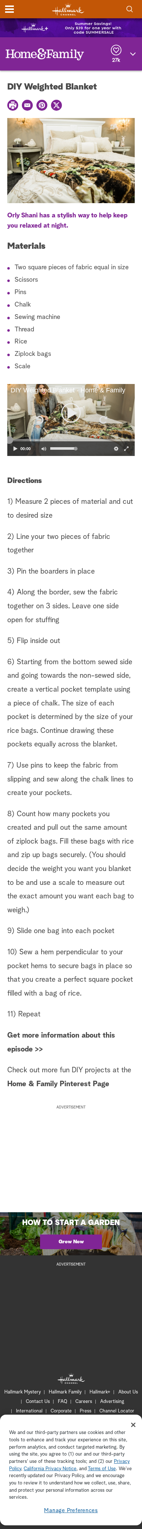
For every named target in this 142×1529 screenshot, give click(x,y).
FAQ (62, 1401)
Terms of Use (102, 1469)
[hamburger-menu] (9, 9)
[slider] (71, 439)
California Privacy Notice (50, 1469)
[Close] (133, 1425)
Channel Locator (116, 1411)
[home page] (68, 9)
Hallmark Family (65, 1392)
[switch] (43, 448)
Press (85, 1411)
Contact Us (38, 1401)
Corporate (61, 1411)
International (29, 1411)
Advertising (112, 1401)
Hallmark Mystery (22, 1392)
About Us (128, 1392)
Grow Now (71, 1241)
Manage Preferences (71, 1510)
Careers (83, 1401)
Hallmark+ (100, 1392)
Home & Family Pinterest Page (58, 1084)
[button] (39, 420)
